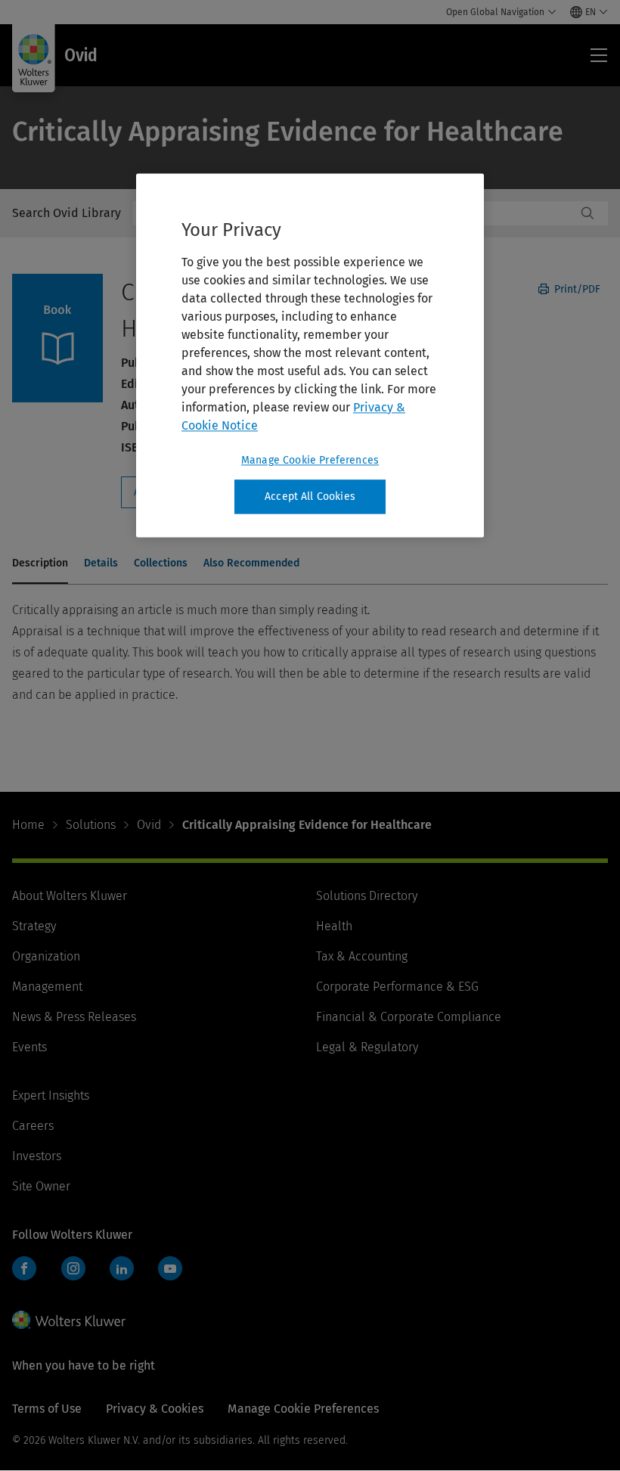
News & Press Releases (74, 1017)
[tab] (40, 564)
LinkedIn (122, 1268)
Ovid (149, 825)
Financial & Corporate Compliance (408, 1017)
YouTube (170, 1268)
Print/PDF (575, 289)
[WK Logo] (69, 1320)
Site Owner (41, 1186)
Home (28, 825)
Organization (46, 956)
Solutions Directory (366, 896)
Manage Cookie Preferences (310, 460)
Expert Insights (50, 1095)
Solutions (91, 825)
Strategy (34, 926)
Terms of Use (47, 1408)
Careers (33, 1126)
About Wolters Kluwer (69, 896)
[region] (310, 355)
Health (334, 926)
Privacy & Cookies (154, 1408)
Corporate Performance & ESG (397, 986)
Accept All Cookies (310, 496)
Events (29, 1047)
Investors (36, 1156)
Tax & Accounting (362, 956)
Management (47, 986)
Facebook (24, 1268)
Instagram (73, 1268)
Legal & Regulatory (367, 1047)
